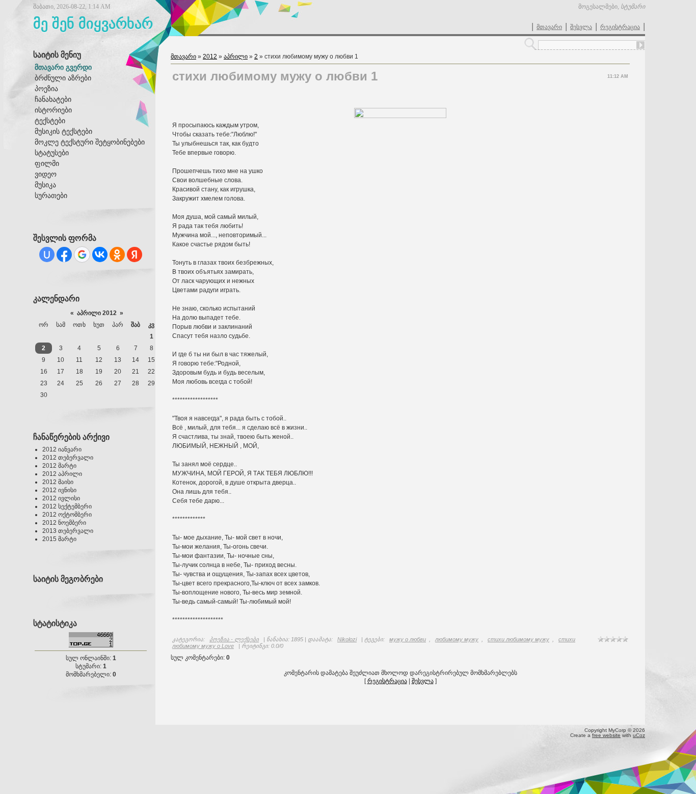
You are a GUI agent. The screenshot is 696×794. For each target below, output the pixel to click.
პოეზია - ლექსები (234, 639)
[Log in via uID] (47, 254)
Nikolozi (347, 639)
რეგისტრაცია (620, 27)
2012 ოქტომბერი (67, 514)
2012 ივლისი (61, 498)
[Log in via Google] (82, 254)
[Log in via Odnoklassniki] (117, 254)
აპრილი (236, 56)
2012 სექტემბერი (67, 506)
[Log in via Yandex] (134, 254)
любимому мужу (456, 639)
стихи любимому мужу (518, 639)
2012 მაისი (57, 482)
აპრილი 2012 (97, 313)
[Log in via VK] (100, 254)
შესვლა (581, 27)
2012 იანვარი (62, 449)
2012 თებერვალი (67, 457)
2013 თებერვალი (67, 530)
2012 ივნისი (59, 490)
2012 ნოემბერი (64, 522)
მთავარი (549, 27)
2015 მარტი (59, 539)
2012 (210, 56)
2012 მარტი (59, 465)
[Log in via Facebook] (64, 254)
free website (606, 735)
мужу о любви (407, 639)
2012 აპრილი (62, 473)
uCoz (639, 735)
